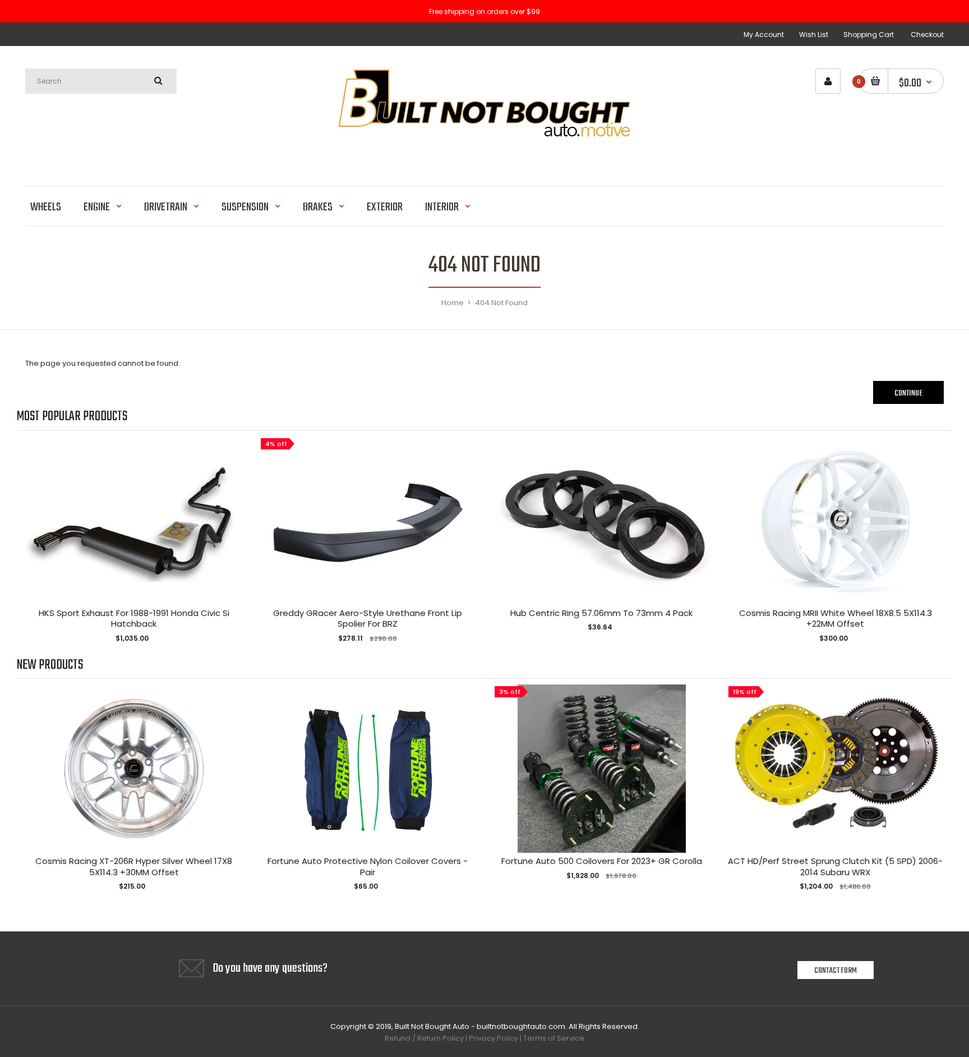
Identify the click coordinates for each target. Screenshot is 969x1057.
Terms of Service (553, 1038)
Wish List (813, 34)
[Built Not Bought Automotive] (484, 156)
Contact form (835, 970)
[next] (941, 541)
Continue (908, 393)
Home (452, 302)
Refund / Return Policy (424, 1038)
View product (134, 532)
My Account (764, 34)
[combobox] (101, 81)
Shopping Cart (868, 34)
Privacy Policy (493, 1038)
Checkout (927, 34)
